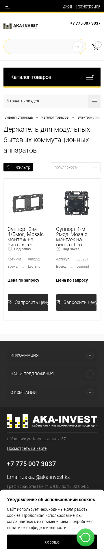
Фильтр (23, 167)
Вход (67, 6)
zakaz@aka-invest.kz (46, 477)
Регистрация (88, 6)
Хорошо (52, 542)
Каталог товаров (30, 77)
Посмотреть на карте (27, 448)
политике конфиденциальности (36, 527)
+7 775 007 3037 (85, 23)
